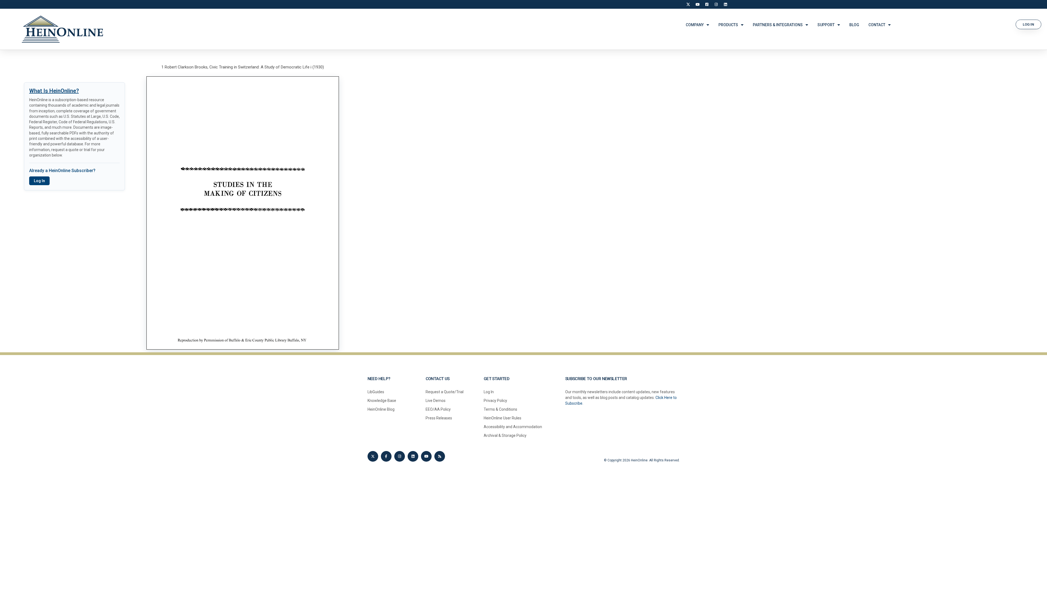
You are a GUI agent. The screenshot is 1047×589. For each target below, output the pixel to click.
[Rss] (439, 456)
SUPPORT (826, 25)
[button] (1028, 24)
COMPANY (695, 25)
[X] (688, 4)
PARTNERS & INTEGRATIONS (778, 25)
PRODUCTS (728, 25)
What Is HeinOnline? (54, 91)
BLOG (854, 25)
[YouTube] (697, 4)
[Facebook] (706, 4)
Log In (39, 181)
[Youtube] (426, 456)
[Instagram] (716, 4)
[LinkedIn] (725, 4)
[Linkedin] (413, 456)
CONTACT (876, 25)
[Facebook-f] (386, 456)
